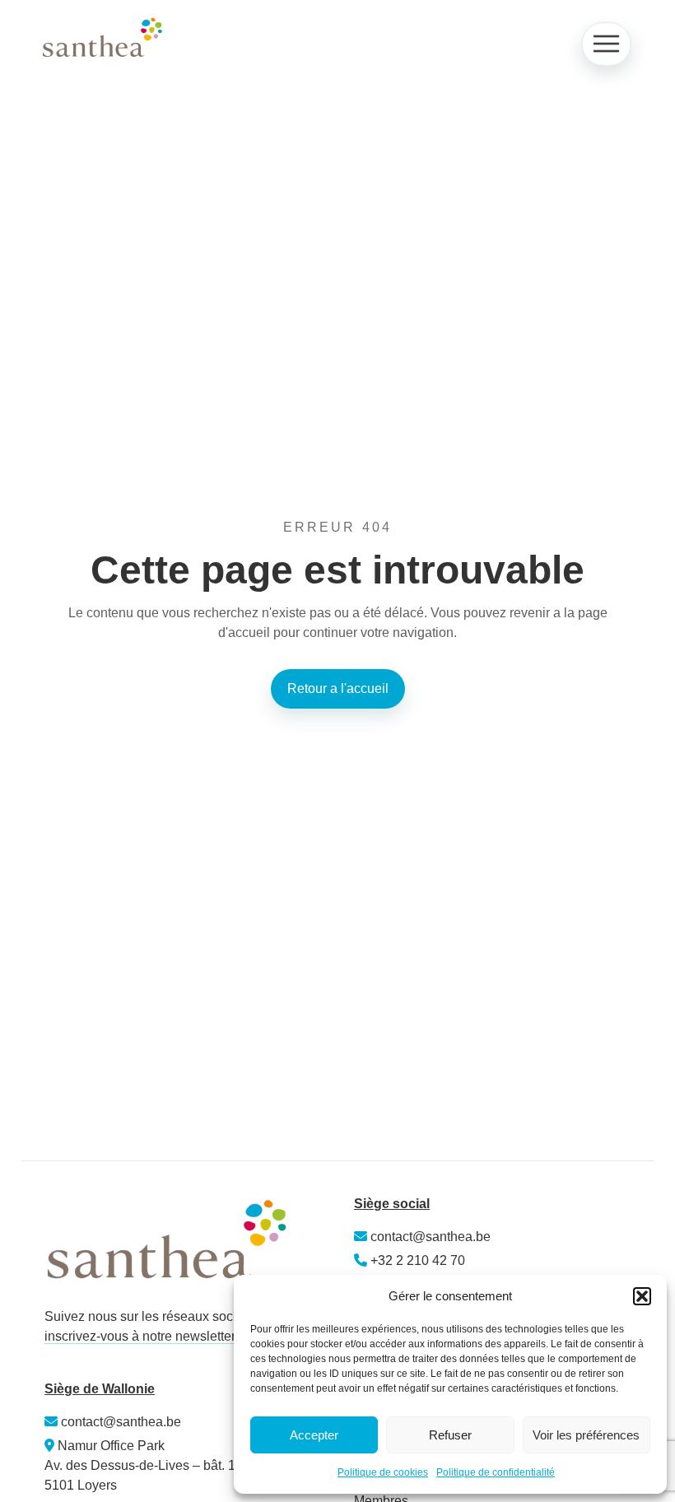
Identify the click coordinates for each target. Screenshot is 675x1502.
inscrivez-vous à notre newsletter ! (143, 1336)
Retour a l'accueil (338, 688)
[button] (642, 1296)
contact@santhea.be (429, 1237)
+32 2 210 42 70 (417, 1260)
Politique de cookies (383, 1472)
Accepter (314, 1435)
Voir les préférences (586, 1435)
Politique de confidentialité (495, 1472)
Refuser (450, 1435)
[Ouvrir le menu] (606, 44)
